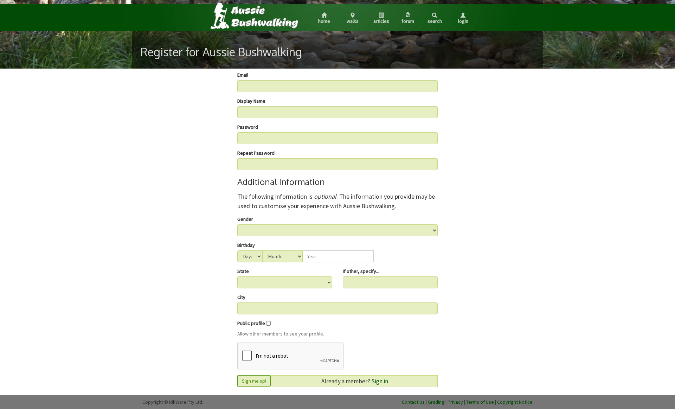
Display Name (251, 101)
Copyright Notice (515, 402)
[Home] (254, 15)
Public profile (251, 323)
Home (324, 21)
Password (247, 127)
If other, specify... (361, 271)
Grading (436, 402)
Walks (353, 21)
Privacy (455, 402)
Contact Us (413, 402)
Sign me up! (254, 381)
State (243, 271)
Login (463, 21)
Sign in (379, 381)
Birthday (246, 245)
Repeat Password (256, 153)
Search (435, 21)
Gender (245, 219)
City (241, 297)
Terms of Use (480, 402)
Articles (381, 21)
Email (242, 75)
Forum (407, 21)
